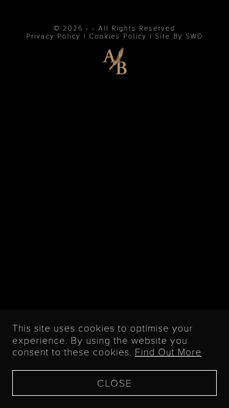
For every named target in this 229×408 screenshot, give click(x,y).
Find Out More (168, 351)
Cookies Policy (118, 35)
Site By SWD (179, 35)
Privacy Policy (53, 35)
